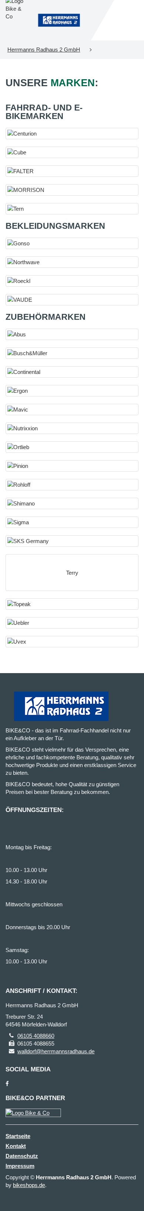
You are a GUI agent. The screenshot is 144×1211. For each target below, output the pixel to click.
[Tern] (72, 209)
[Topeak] (72, 604)
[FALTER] (72, 171)
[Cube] (72, 152)
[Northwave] (72, 262)
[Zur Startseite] (58, 20)
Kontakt (16, 1146)
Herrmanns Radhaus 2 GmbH (43, 49)
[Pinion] (72, 466)
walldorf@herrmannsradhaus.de (56, 1051)
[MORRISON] (72, 190)
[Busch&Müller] (72, 353)
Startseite (18, 1136)
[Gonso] (72, 243)
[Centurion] (72, 133)
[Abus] (72, 334)
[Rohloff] (72, 485)
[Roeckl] (72, 281)
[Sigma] (72, 522)
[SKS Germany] (72, 541)
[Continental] (72, 372)
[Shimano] (72, 503)
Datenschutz (22, 1156)
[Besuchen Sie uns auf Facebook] (7, 1084)
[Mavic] (72, 409)
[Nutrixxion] (72, 428)
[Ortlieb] (72, 447)
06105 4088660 (35, 1036)
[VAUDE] (72, 300)
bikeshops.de (29, 1185)
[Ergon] (72, 391)
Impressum (20, 1166)
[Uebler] (72, 623)
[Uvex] (72, 641)
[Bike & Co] (33, 1113)
